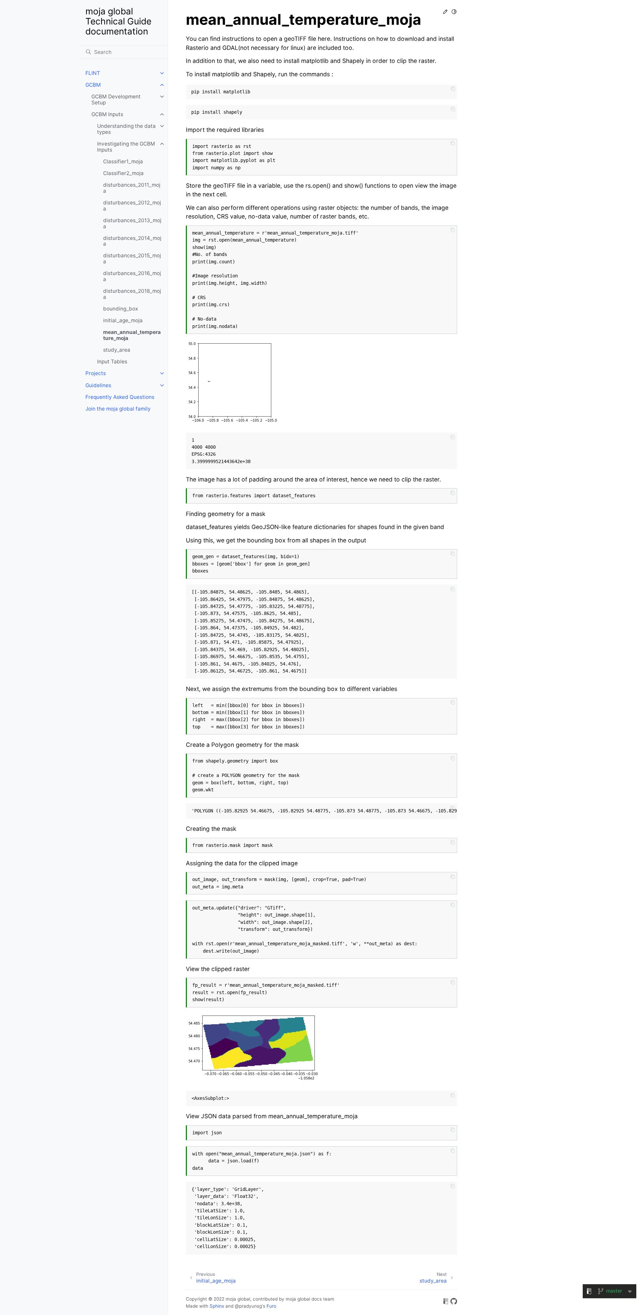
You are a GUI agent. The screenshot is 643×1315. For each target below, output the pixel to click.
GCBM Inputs (107, 114)
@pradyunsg (248, 1306)
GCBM (93, 85)
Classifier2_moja (123, 173)
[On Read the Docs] (445, 1302)
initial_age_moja (123, 320)
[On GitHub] (453, 1302)
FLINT (92, 73)
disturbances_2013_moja (132, 223)
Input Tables (112, 361)
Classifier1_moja (123, 161)
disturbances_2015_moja (132, 258)
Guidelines (98, 385)
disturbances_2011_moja (131, 188)
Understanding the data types (126, 129)
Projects (95, 373)
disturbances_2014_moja (132, 241)
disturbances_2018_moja (132, 294)
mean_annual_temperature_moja (132, 335)
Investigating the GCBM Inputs (126, 147)
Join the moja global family (118, 409)
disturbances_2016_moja (132, 276)
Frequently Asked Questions (119, 397)
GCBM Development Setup (116, 99)
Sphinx (217, 1306)
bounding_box (120, 308)
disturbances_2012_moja (132, 205)
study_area (116, 350)
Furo (271, 1306)
